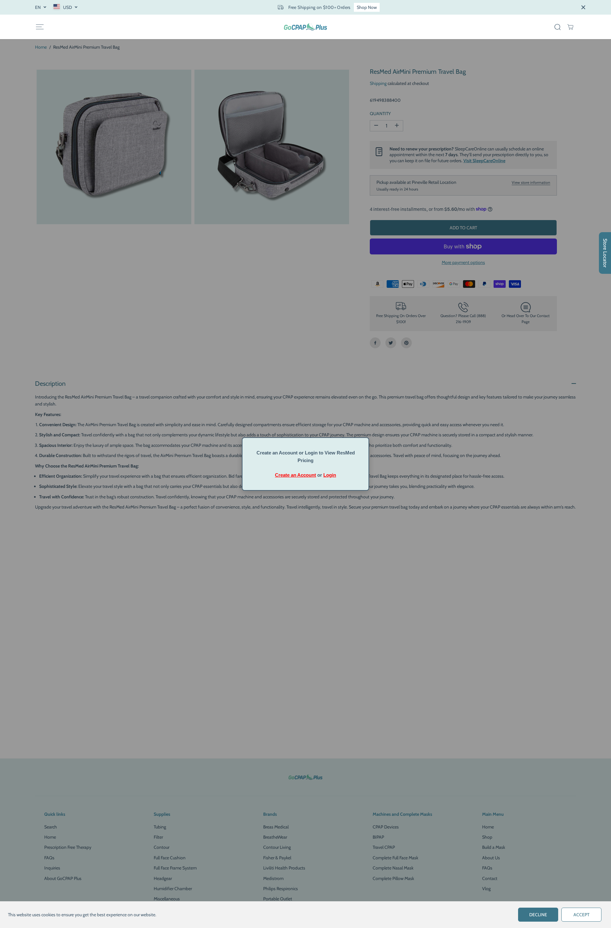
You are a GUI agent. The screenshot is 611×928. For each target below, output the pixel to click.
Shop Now (367, 7)
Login (329, 475)
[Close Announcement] (583, 7)
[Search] (557, 27)
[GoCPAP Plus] (305, 27)
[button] (39, 27)
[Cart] (570, 27)
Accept (581, 915)
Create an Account (295, 475)
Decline (538, 915)
